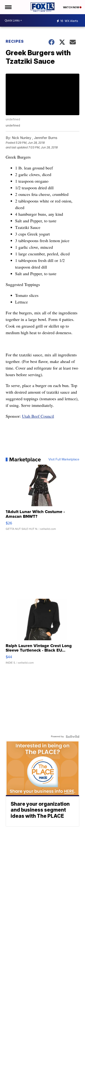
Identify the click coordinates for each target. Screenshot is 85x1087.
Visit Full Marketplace (63, 459)
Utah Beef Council (38, 416)
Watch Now (71, 7)
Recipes (15, 41)
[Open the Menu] (8, 7)
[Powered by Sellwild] (72, 736)
